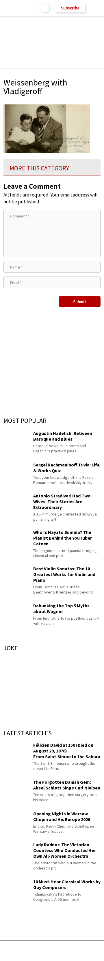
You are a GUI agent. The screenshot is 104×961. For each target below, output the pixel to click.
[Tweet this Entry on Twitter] (60, 951)
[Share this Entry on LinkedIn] (78, 951)
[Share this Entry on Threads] (95, 951)
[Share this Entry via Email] (7, 951)
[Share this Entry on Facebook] (42, 951)
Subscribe (70, 8)
